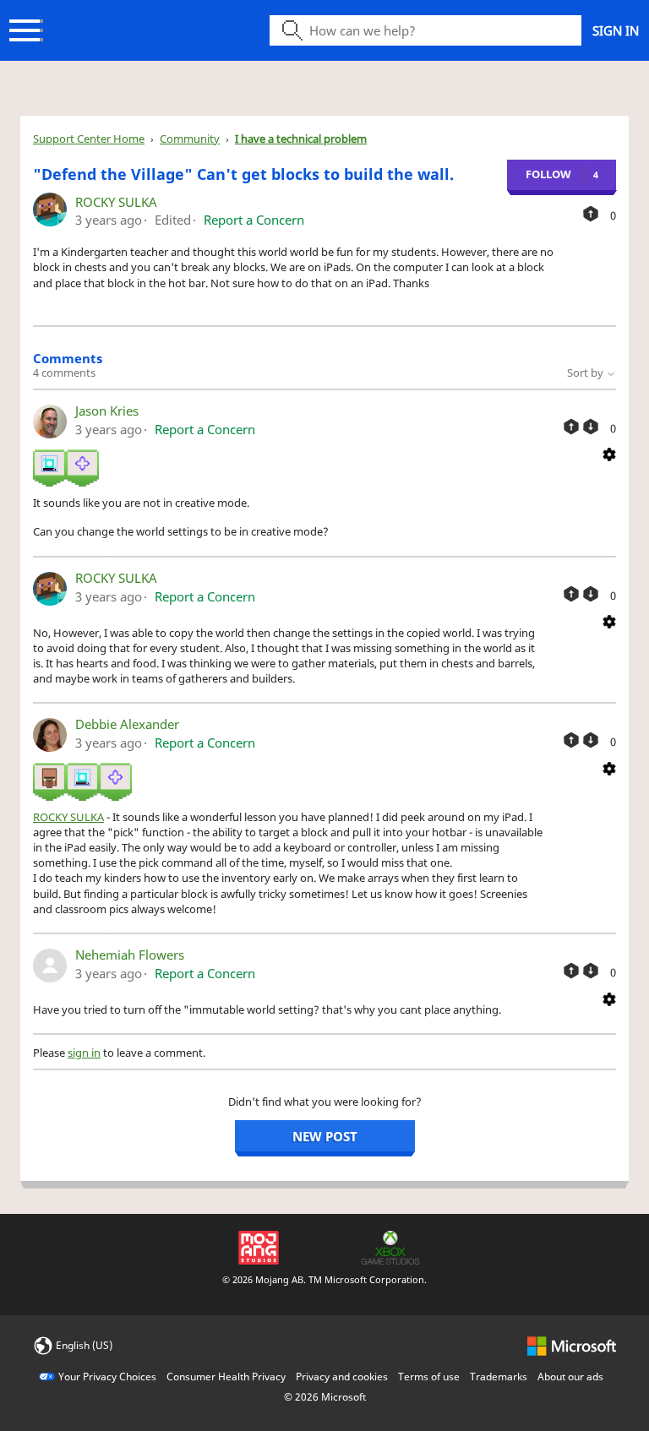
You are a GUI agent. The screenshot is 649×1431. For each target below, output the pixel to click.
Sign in (615, 30)
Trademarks (498, 1376)
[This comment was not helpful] (590, 426)
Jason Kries (107, 410)
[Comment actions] (609, 453)
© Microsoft (325, 1397)
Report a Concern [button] (254, 219)
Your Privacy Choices (107, 1376)
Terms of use (429, 1376)
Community (190, 138)
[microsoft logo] (571, 1344)
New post (324, 1136)
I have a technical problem (301, 138)
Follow (548, 174)
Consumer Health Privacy (226, 1376)
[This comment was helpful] (571, 426)
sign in (84, 1052)
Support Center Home (89, 138)
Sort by (586, 372)
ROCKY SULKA (116, 201)
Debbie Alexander (127, 724)
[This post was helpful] (590, 213)
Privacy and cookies (342, 1376)
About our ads (570, 1376)
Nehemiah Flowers (129, 954)
